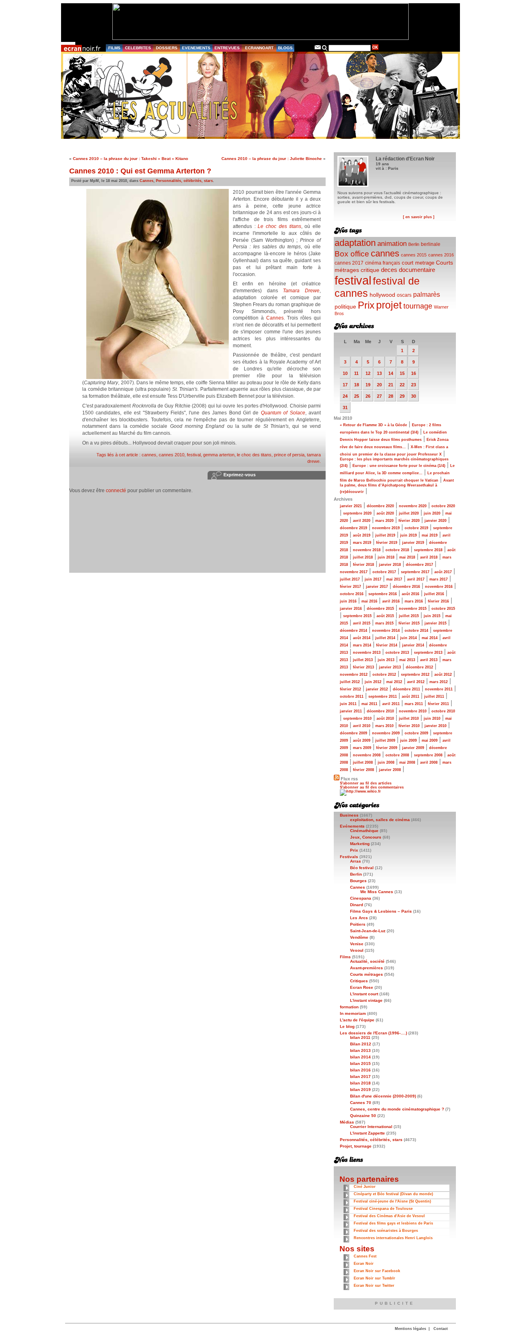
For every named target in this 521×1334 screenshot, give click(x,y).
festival (194, 454)
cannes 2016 (441, 254)
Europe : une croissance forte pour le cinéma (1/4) (398, 466)
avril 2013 (429, 660)
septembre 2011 (382, 696)
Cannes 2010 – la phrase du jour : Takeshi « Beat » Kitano (130, 158)
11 (356, 373)
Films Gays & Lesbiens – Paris (381, 911)
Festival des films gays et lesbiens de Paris (393, 1223)
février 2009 (386, 748)
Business (349, 815)
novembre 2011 (439, 689)
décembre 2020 (380, 506)
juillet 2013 (363, 660)
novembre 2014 (386, 631)
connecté (116, 490)
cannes (149, 454)
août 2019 (361, 535)
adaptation (355, 243)
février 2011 (438, 704)
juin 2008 (386, 762)
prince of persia (289, 454)
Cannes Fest (365, 1256)
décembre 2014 (353, 631)
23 (413, 384)
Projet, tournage (356, 1146)
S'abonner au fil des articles (366, 783)
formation (349, 1007)
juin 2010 (432, 718)
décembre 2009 (353, 733)
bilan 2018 (360, 1083)
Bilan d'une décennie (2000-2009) (383, 1096)
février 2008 (363, 770)
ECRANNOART (259, 48)
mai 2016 (369, 601)
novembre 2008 (367, 755)
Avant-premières (366, 968)
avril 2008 (429, 762)
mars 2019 (362, 543)
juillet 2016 (434, 594)
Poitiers (358, 924)
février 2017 (350, 587)
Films (345, 957)
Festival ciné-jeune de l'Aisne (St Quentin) (392, 1201)
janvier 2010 (436, 726)
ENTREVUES (227, 48)
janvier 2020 (436, 521)
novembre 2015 (413, 609)
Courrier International (371, 1126)
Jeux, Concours (365, 837)
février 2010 (409, 726)
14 (390, 373)
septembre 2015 (357, 616)
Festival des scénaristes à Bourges (386, 1231)
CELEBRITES (138, 48)
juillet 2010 (409, 718)
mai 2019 (430, 535)
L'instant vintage (366, 1000)
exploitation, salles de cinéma (380, 819)
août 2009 (361, 740)
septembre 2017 (415, 572)
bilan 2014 (360, 1057)
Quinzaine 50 (363, 1115)
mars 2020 (384, 521)
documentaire (417, 269)
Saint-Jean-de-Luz (367, 931)
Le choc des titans (279, 226)
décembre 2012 (419, 667)
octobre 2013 (397, 653)
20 (379, 384)
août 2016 (410, 594)
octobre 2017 (384, 572)
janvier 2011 (351, 711)
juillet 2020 (409, 513)
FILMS (114, 48)
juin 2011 (348, 704)
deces (389, 269)
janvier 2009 (413, 748)
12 (368, 373)
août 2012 (443, 674)
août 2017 (443, 572)
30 (413, 396)
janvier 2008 (390, 770)
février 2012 (350, 689)
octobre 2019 (416, 528)
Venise (356, 944)
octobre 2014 (416, 631)
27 (379, 396)
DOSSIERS (166, 48)
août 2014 (361, 638)
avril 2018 (429, 557)
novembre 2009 (386, 733)
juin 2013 (386, 660)
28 (390, 396)
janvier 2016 (351, 609)
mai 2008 (407, 762)
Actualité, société (367, 961)
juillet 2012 (350, 682)
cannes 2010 (171, 454)
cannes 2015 (414, 254)
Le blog (347, 1026)
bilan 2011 (360, 1037)
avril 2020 (361, 521)
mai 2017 (394, 579)
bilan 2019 (360, 1089)
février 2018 (363, 565)
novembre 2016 (439, 587)
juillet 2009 (385, 740)
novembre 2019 (386, 528)
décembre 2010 (380, 711)
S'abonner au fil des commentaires (372, 787)
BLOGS (285, 48)
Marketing (360, 843)
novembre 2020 (413, 506)
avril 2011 (391, 704)
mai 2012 (394, 682)
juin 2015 (432, 616)
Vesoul (356, 950)
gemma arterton (218, 454)
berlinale (430, 244)
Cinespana (360, 898)
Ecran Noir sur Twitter (374, 1286)
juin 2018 (386, 557)
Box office (352, 254)
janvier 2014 (413, 645)
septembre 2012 (415, 674)
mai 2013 (407, 660)
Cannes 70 (360, 1102)
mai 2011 (369, 704)
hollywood (382, 295)
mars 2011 (414, 704)
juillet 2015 (409, 616)
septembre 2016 (382, 594)
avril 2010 (361, 726)
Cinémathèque (364, 830)
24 (345, 396)
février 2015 (409, 623)
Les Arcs (359, 918)
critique (370, 270)
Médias (347, 1122)
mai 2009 (430, 740)
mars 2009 (362, 748)
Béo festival (362, 867)
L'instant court (364, 994)
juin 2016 (348, 601)
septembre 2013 (428, 653)
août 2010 (385, 718)
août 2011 (410, 696)
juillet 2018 (363, 557)
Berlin (413, 244)
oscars (404, 295)
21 (390, 384)
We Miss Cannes (376, 891)
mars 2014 (362, 645)
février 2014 (386, 645)
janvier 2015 (436, 623)
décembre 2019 (353, 528)
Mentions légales (410, 1329)
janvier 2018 (390, 565)
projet (389, 305)
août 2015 (385, 616)
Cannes (146, 181)
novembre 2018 (367, 550)
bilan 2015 (360, 1063)
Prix (366, 305)
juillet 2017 (350, 579)
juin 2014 (408, 638)
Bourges (358, 880)
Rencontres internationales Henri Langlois (393, 1238)
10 (345, 373)
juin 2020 (432, 513)
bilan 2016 (360, 1070)
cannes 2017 (349, 262)
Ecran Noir (364, 1264)
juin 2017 (373, 579)
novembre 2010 (413, 711)
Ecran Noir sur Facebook (377, 1271)
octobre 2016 (351, 594)
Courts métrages (366, 974)
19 (368, 384)
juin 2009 (408, 740)
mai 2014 (430, 638)
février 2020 (409, 521)
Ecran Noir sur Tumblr (374, 1278)
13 (379, 373)
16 (413, 373)
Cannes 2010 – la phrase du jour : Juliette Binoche (271, 158)
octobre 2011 (351, 696)
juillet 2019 (385, 535)
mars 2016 (414, 601)
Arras (355, 861)
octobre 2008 (397, 755)
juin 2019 (408, 535)
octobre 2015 (443, 609)
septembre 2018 (428, 550)
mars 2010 (384, 726)
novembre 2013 (367, 653)
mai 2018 (407, 557)
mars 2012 (438, 682)
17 (345, 384)
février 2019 (386, 543)
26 (368, 396)
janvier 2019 (413, 543)
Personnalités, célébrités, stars (184, 181)
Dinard (356, 904)
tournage (417, 306)
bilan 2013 (360, 1050)
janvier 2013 (390, 667)
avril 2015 (361, 623)
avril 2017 (416, 579)
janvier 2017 (377, 587)
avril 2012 (416, 682)
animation (392, 244)
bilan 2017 (360, 1076)
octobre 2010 (443, 711)
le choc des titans (254, 454)
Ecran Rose (361, 987)
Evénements (352, 826)
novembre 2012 (354, 674)
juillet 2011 (434, 696)
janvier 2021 (351, 506)
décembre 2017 (419, 565)
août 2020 (385, 513)
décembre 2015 (380, 609)
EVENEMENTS (196, 48)
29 (402, 396)
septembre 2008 (428, 755)
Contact (440, 1329)
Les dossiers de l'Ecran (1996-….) (373, 1033)
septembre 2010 (357, 718)
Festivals (349, 856)
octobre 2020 (443, 506)
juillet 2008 (363, 762)
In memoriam (353, 1013)
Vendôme (359, 937)
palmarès (426, 294)
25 (356, 396)
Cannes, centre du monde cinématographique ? (397, 1109)
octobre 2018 (397, 550)
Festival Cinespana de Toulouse (383, 1209)
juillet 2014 (385, 638)
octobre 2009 (416, 733)
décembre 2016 (406, 587)
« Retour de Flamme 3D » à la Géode (373, 425)
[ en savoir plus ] (418, 217)
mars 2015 (384, 623)
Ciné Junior (365, 1187)
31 (345, 407)
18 (356, 384)
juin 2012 (373, 682)
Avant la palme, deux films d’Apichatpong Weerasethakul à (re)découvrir (397, 486)
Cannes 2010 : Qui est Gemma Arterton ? (140, 171)
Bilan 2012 (360, 1044)
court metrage (418, 263)
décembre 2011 (406, 689)
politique (345, 306)
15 (402, 373)
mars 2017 (438, 579)
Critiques (359, 981)
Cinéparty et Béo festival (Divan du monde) (393, 1194)
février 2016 (438, 601)
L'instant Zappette (367, 1133)
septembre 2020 (357, 513)
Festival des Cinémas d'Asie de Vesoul (389, 1216)
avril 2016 (391, 601)
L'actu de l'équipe (357, 1020)
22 (402, 384)
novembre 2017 (354, 572)
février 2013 (363, 667)
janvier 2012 (377, 689)
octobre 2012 (384, 674)
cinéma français (382, 263)
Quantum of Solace (283, 413)
